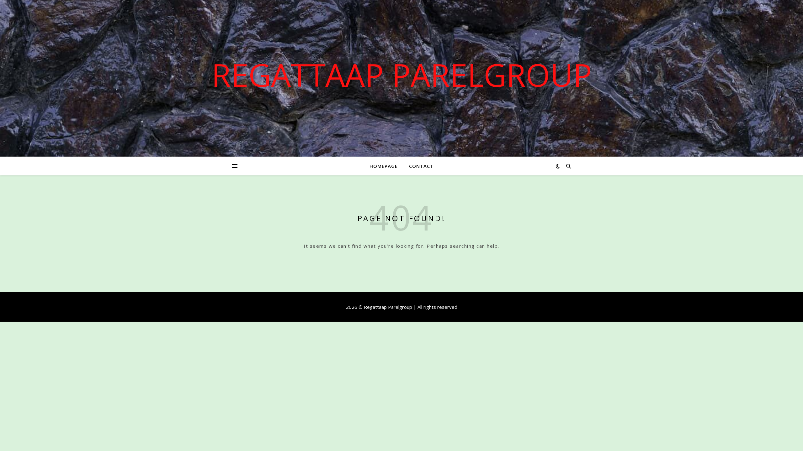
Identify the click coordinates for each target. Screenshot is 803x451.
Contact (421, 166)
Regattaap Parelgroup (401, 74)
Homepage (384, 166)
